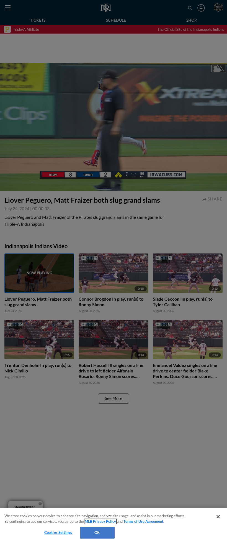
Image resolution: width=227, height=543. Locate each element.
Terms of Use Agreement (143, 521)
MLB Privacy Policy (100, 521)
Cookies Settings (58, 532)
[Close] (218, 517)
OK (97, 532)
